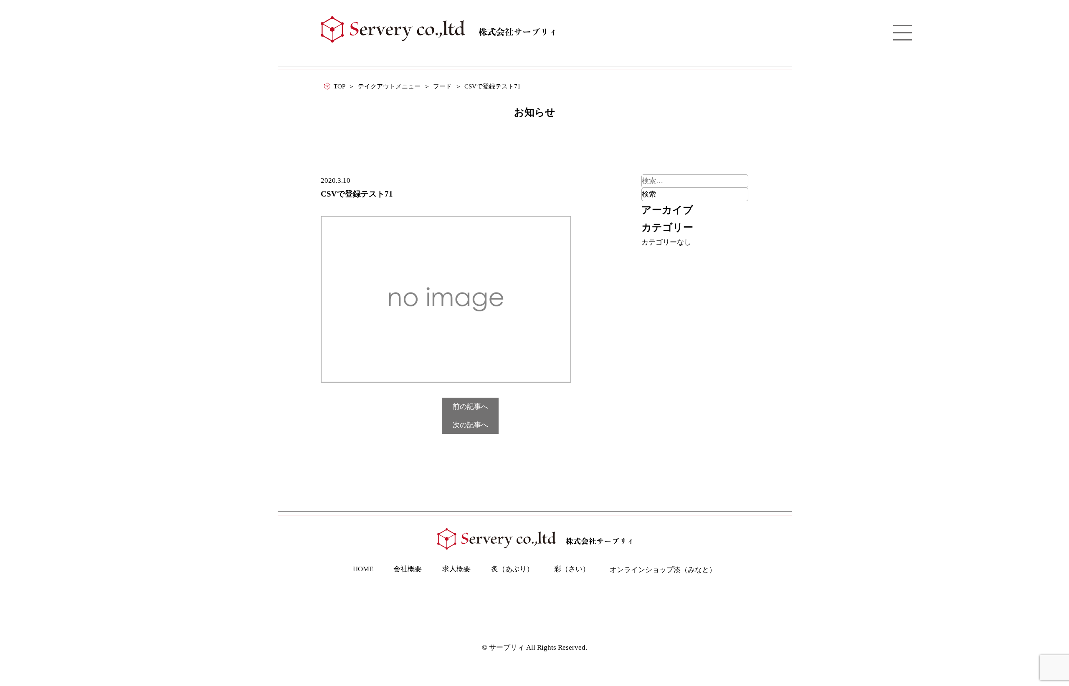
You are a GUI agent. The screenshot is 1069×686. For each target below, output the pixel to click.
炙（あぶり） (512, 569)
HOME (363, 569)
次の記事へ (470, 425)
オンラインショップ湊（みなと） (663, 570)
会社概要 (407, 569)
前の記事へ (470, 407)
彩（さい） (572, 569)
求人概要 (456, 569)
